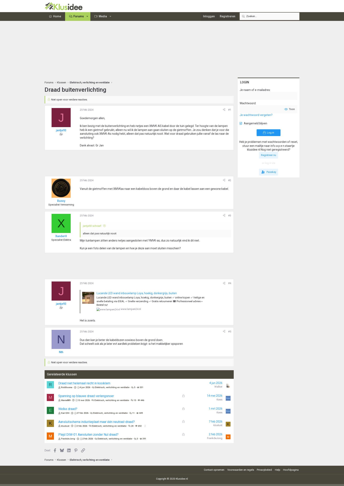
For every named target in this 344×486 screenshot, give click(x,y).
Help (277, 469)
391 (144, 438)
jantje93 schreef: (92, 225)
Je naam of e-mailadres (255, 90)
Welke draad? (67, 409)
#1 (229, 109)
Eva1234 (65, 413)
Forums (78, 16)
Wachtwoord (248, 103)
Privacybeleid (264, 469)
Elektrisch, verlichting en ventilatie (112, 387)
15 (135, 400)
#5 (229, 331)
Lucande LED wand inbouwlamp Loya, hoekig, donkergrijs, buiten (137, 293)
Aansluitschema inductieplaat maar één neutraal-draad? (96, 422)
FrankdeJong (68, 438)
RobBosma (66, 387)
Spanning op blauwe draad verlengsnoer (86, 396)
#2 (229, 180)
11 (133, 413)
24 (132, 426)
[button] (87, 16)
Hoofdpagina (291, 469)
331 (141, 387)
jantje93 (61, 130)
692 (140, 426)
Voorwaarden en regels (240, 469)
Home (57, 16)
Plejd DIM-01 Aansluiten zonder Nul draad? (88, 434)
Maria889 (65, 400)
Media (103, 16)
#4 (229, 283)
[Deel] (224, 109)
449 (141, 413)
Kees (219, 399)
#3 (229, 215)
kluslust (65, 426)
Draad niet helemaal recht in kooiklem (84, 383)
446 (142, 400)
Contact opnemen (214, 469)
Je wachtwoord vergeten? (256, 115)
